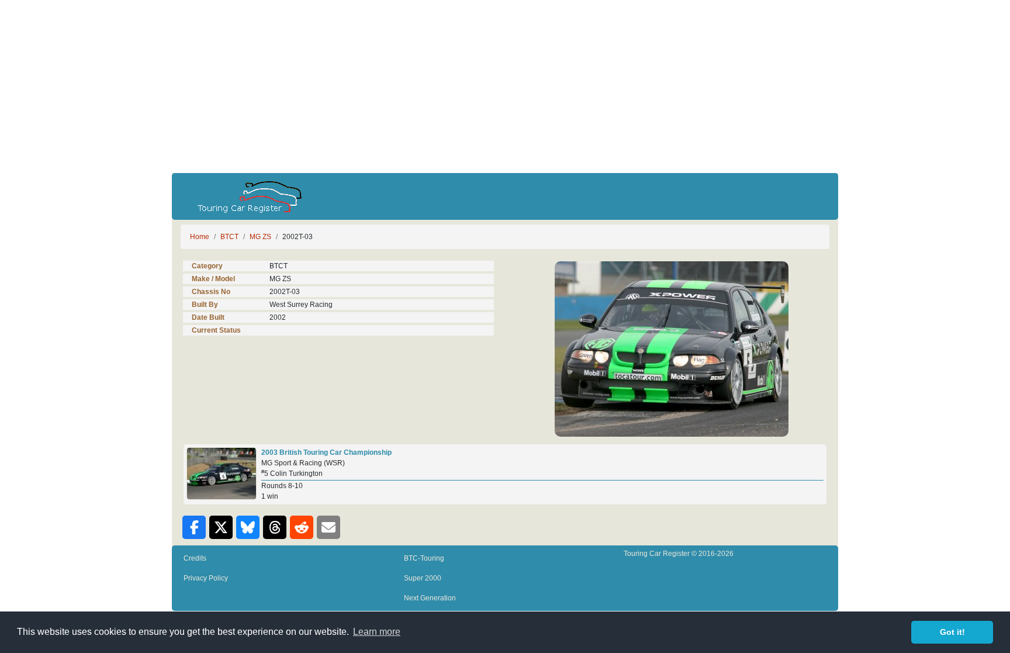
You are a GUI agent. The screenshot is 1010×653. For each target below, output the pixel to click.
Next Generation (430, 598)
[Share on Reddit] (301, 527)
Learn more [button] (376, 632)
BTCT (229, 237)
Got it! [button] (952, 632)
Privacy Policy (206, 578)
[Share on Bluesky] (248, 527)
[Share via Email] (328, 527)
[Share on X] (221, 527)
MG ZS (260, 237)
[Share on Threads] (274, 527)
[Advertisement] (505, 86)
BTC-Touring (424, 558)
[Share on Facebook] (194, 527)
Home (199, 237)
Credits (195, 558)
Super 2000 (422, 578)
